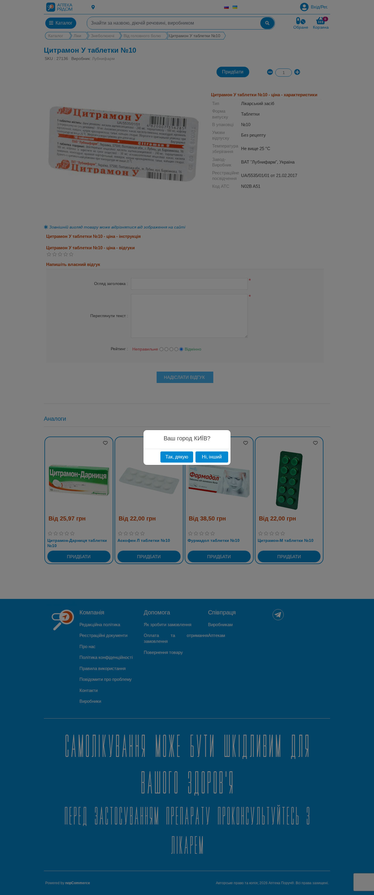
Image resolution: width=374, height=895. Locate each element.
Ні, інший (212, 456)
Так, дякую (176, 456)
